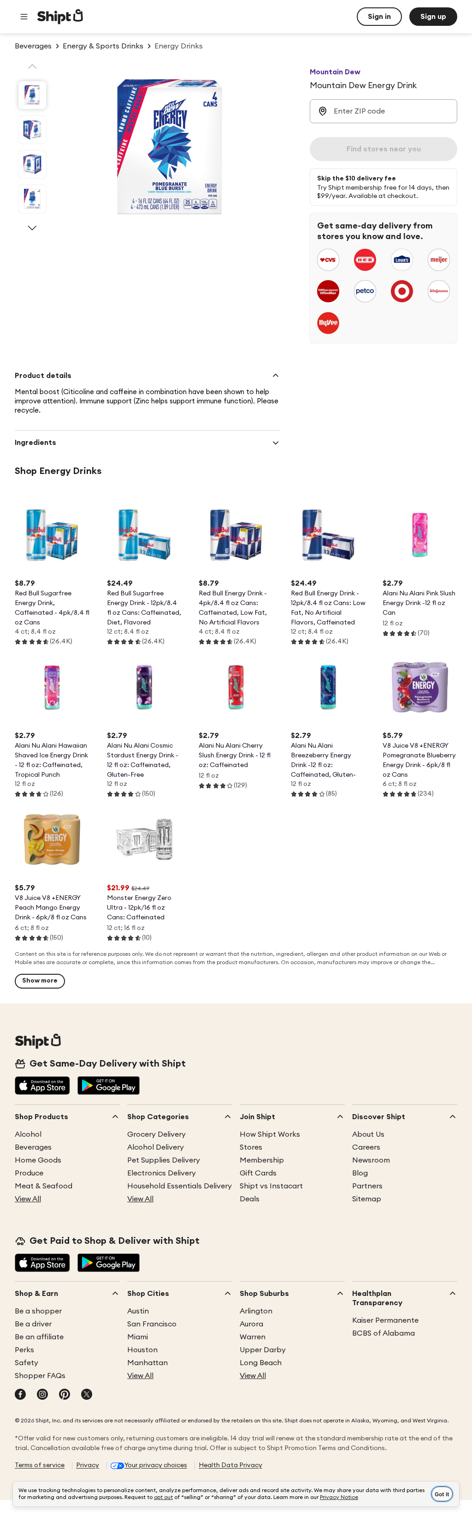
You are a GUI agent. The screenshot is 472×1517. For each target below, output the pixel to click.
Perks (24, 1350)
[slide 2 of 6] (32, 130)
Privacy (87, 1465)
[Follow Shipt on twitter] (86, 1395)
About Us (368, 1134)
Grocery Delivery (156, 1134)
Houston (142, 1350)
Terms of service (40, 1465)
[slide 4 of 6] (32, 199)
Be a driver (33, 1324)
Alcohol (28, 1134)
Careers (366, 1147)
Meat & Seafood (43, 1186)
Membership (262, 1160)
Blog (360, 1173)
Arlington (256, 1311)
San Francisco (152, 1324)
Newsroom (371, 1160)
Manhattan (147, 1363)
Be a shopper (38, 1311)
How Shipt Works (270, 1134)
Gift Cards (258, 1173)
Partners (367, 1186)
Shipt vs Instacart (271, 1186)
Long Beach (261, 1363)
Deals (250, 1199)
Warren (253, 1337)
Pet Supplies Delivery (163, 1160)
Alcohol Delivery (155, 1147)
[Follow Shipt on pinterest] (64, 1395)
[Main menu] (24, 16)
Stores (251, 1147)
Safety (26, 1363)
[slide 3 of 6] (32, 164)
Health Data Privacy (230, 1465)
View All (28, 1199)
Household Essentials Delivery (179, 1186)
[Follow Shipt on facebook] (20, 1395)
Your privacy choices (155, 1465)
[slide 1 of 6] (32, 95)
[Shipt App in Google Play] (108, 1086)
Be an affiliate (39, 1337)
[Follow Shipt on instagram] (42, 1395)
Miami (137, 1337)
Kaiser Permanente (385, 1320)
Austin (138, 1311)
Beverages (33, 1147)
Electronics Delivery (161, 1173)
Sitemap (366, 1199)
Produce (29, 1173)
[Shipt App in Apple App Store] (42, 1086)
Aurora (251, 1324)
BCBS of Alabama (383, 1333)
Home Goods (38, 1160)
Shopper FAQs (40, 1375)
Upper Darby (263, 1350)
